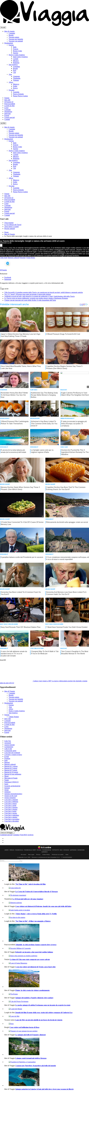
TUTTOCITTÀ (55, 850)
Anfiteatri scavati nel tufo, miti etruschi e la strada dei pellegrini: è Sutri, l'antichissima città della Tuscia (39, 296)
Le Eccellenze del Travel (12, 225)
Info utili (7, 100)
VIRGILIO (11, 850)
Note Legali (31, 854)
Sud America (13, 64)
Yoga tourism (8, 223)
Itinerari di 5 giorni (10, 770)
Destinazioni (8, 43)
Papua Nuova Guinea (20, 96)
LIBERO (6, 850)
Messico (16, 61)
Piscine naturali (9, 228)
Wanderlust (8, 111)
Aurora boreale (9, 745)
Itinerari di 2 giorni (10, 768)
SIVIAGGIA (66, 850)
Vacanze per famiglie (16, 39)
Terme (6, 790)
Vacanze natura (14, 37)
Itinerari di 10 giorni (11, 772)
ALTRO (3, 123)
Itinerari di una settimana (12, 774)
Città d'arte (3, 258)
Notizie (6, 98)
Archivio (30, 835)
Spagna (15, 53)
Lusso (6, 108)
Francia (15, 49)
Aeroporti (7, 743)
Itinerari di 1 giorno (11, 766)
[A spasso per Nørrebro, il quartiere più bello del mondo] (46, 1062)
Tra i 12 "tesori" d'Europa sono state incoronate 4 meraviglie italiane (27, 294)
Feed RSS (23, 835)
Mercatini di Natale (10, 778)
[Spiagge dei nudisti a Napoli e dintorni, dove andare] (46, 994)
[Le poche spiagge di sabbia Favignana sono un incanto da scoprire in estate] (46, 1001)
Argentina (16, 66)
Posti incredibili (9, 104)
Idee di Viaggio (9, 234)
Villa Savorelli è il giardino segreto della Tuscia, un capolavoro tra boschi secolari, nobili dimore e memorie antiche (43, 292)
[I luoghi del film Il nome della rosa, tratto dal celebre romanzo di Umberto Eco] (46, 1009)
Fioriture (7, 758)
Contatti (7, 119)
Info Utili (7, 719)
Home (6, 232)
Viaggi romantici (10, 798)
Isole (6, 760)
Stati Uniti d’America (20, 57)
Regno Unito (17, 51)
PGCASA (39, 850)
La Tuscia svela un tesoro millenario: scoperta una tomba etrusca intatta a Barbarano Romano (36, 298)
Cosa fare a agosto (10, 813)
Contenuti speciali (6, 835)
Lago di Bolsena (58, 252)
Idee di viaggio (9, 31)
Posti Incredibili (9, 722)
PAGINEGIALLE (19, 850)
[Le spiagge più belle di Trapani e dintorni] (46, 1031)
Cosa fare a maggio (11, 807)
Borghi (11, 35)
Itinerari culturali (13, 258)
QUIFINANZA (73, 850)
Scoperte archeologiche (12, 786)
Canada (15, 59)
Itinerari (7, 762)
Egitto (15, 86)
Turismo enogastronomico (13, 794)
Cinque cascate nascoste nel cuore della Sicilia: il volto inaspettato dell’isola (30, 300)
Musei (6, 776)
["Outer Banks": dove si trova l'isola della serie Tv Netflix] (46, 910)
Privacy (38, 854)
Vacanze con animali (16, 41)
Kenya (15, 88)
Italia (14, 47)
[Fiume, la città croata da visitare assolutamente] (46, 979)
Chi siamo (23, 854)
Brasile (15, 68)
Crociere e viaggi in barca (13, 754)
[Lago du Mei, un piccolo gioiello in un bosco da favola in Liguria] (46, 1016)
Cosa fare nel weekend (12, 753)
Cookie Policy (46, 854)
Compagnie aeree (10, 751)
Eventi (6, 756)
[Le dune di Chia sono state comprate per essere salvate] (46, 956)
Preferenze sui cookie (57, 854)
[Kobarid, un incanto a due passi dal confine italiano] (46, 948)
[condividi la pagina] (1, 245)
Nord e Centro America (17, 55)
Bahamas (16, 63)
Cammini (12, 33)
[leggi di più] (1, 287)
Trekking (7, 792)
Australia (16, 92)
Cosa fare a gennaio (11, 800)
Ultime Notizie (14, 717)
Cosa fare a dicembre (11, 821)
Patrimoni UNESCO (11, 782)
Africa (11, 82)
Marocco (16, 84)
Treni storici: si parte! (11, 226)
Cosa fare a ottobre (10, 817)
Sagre (6, 784)
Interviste (7, 113)
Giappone (16, 76)
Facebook (7, 277)
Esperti (6, 115)
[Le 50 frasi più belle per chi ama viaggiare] (46, 895)
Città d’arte (8, 749)
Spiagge (7, 788)
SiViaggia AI (8, 102)
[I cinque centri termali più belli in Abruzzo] (46, 1046)
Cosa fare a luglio (10, 811)
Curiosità (7, 110)
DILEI (61, 850)
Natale (6, 780)
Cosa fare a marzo (10, 803)
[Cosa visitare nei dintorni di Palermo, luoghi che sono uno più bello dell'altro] (46, 903)
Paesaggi (23, 258)
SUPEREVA (45, 852)
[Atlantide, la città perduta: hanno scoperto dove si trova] (46, 933)
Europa (11, 45)
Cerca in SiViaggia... (7, 832)
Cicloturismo (8, 747)
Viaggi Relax (30, 258)
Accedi (3, 27)
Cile (14, 72)
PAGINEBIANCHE (46, 850)
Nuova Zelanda (18, 94)
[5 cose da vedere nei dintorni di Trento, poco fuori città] (46, 963)
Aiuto (67, 854)
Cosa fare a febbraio (11, 801)
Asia (10, 74)
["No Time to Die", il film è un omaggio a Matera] (46, 917)
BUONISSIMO (81, 850)
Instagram (7, 279)
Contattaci (16, 835)
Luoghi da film (9, 106)
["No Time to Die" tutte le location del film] (46, 872)
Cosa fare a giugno (10, 809)
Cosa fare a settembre (11, 815)
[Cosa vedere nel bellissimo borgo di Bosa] (46, 1024)
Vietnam (16, 80)
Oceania (11, 90)
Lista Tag (7, 741)
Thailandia (16, 78)
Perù (14, 70)
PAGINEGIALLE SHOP (30, 850)
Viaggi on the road (10, 796)
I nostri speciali (9, 117)
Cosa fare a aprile (10, 805)
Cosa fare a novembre (11, 819)
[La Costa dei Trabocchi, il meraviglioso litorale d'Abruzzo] (46, 888)
